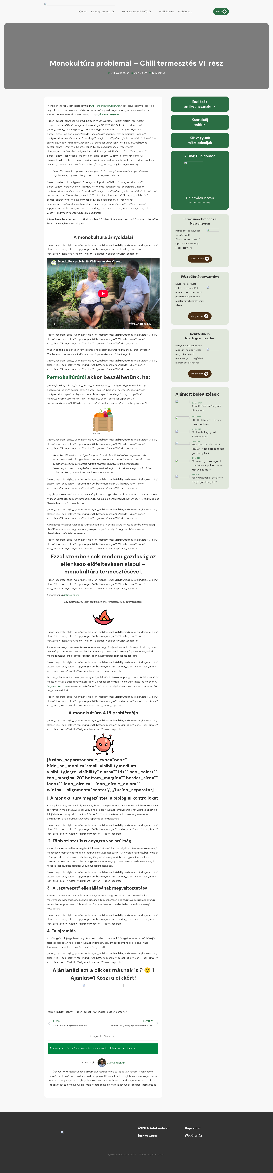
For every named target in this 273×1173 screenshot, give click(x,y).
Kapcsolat (193, 1128)
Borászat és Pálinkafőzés (136, 11)
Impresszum (147, 1135)
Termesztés (158, 72)
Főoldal (82, 11)
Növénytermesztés (102, 11)
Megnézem (197, 316)
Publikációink (166, 11)
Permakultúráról (66, 377)
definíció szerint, (72, 595)
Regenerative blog (57, 686)
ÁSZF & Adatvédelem (154, 1128)
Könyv (219, 11)
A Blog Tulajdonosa (200, 156)
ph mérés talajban (109, 114)
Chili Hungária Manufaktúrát (105, 105)
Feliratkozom (197, 258)
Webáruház (185, 11)
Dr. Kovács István (200, 198)
